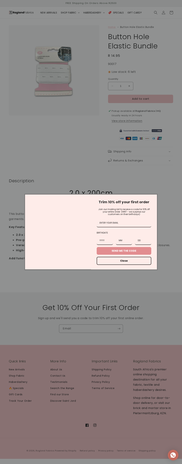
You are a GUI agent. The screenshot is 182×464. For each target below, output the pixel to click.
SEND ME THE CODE (124, 251)
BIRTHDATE (102, 232)
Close (124, 261)
